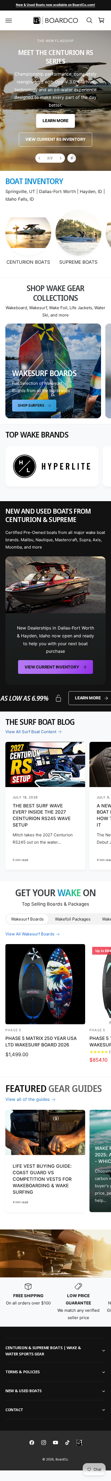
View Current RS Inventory (55, 139)
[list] (55, 467)
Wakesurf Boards (27, 919)
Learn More (55, 120)
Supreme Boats (78, 262)
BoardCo (62, 1459)
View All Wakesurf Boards (29, 934)
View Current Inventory (52, 666)
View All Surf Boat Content (30, 731)
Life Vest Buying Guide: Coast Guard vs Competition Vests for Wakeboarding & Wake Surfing (42, 1179)
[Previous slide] (40, 158)
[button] (9, 20)
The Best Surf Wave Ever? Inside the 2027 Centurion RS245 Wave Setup (42, 815)
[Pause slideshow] (71, 158)
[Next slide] (60, 158)
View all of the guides (27, 1099)
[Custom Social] (79, 1443)
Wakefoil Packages (73, 919)
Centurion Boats (28, 262)
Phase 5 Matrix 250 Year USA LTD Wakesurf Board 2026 (41, 1042)
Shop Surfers (31, 405)
